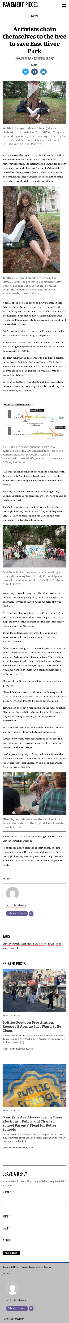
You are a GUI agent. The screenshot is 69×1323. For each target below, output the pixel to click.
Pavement (20, 4)
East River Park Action (33, 943)
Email (6, 1228)
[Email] (31, 913)
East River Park (11, 943)
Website (7, 1240)
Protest (14, 947)
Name (6, 1216)
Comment (8, 1191)
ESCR (51, 943)
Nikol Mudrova (23, 58)
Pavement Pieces (28, 1267)
